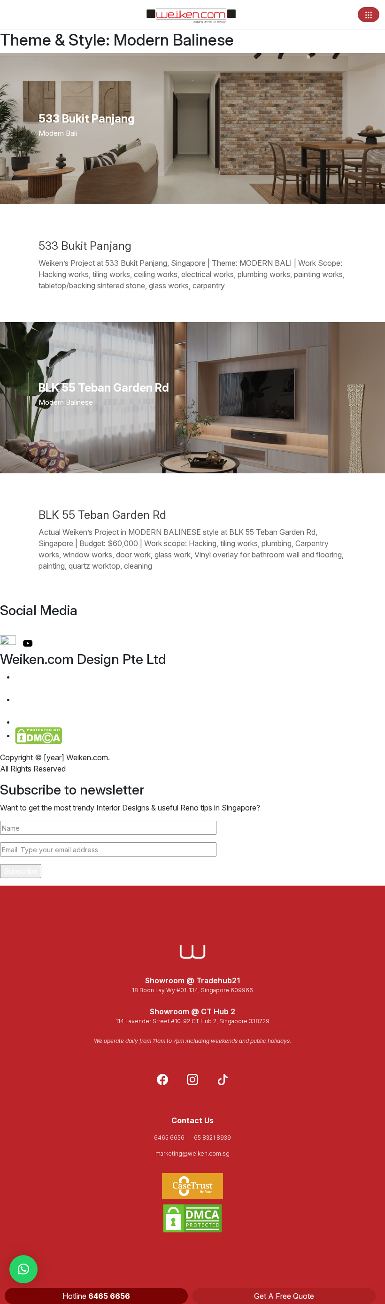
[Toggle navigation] (368, 14)
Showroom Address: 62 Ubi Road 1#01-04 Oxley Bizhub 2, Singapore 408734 (89, 704)
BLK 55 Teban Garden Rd (102, 515)
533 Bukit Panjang (84, 246)
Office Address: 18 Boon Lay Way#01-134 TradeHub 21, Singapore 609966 (86, 682)
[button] (23, 1269)
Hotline (96, 1296)
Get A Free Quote (284, 1296)
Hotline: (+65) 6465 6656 (64, 721)
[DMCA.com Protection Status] (192, 1218)
